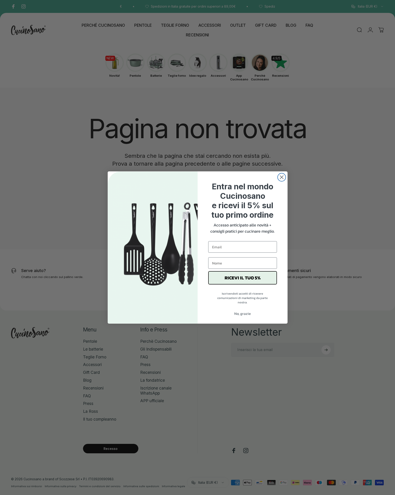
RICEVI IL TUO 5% (243, 277)
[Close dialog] (282, 177)
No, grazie (242, 313)
